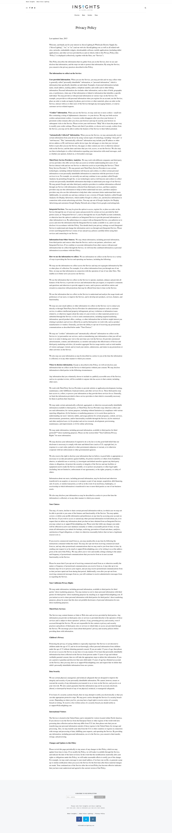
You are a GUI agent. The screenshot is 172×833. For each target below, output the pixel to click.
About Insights (30, 1)
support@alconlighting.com (76, 524)
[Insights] (86, 8)
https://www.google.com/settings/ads (105, 203)
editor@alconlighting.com (86, 825)
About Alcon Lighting (43, 1)
